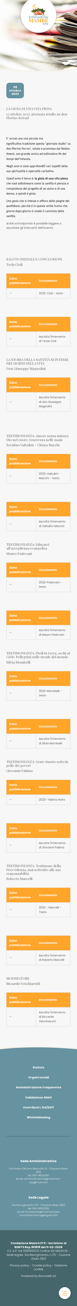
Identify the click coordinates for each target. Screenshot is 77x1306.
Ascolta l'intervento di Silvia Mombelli (52, 741)
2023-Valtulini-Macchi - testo (49, 476)
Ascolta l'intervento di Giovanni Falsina (52, 845)
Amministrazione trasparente (38, 1087)
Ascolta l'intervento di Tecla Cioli (52, 339)
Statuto (38, 1067)
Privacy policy (19, 1265)
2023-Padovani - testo (50, 584)
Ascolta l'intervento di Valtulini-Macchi (52, 523)
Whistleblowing (38, 1117)
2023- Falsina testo (52, 800)
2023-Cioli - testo (51, 293)
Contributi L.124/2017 (38, 1107)
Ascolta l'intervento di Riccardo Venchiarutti (52, 1016)
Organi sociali (38, 1077)
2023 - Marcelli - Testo (50, 909)
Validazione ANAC (38, 1097)
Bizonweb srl (47, 1276)
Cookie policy (41, 1265)
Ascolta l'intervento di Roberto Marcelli (52, 957)
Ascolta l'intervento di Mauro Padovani (52, 632)
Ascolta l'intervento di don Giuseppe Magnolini (52, 401)
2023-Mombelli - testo (50, 693)
